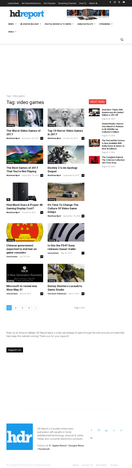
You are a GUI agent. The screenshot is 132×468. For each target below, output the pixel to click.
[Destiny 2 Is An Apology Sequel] (66, 155)
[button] (122, 39)
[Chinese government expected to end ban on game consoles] (24, 232)
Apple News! (59, 445)
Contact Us (87, 465)
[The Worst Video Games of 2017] (24, 117)
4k (8, 199)
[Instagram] (115, 2)
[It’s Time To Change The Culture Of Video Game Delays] (66, 192)
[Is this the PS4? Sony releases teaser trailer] (66, 232)
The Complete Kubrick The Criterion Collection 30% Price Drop (113, 160)
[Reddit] (113, 430)
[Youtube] (124, 2)
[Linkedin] (106, 430)
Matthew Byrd (13, 138)
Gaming (10, 125)
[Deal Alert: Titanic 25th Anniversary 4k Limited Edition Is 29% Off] (94, 112)
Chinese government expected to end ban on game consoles (21, 249)
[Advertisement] (66, 67)
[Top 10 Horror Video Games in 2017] (66, 117)
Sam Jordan (12, 256)
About (76, 465)
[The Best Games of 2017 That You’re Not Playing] (24, 155)
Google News (76, 445)
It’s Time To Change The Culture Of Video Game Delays (63, 208)
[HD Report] (27, 14)
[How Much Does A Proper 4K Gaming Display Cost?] (24, 192)
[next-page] (35, 307)
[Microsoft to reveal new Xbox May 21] (24, 273)
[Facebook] (110, 2)
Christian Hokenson (57, 293)
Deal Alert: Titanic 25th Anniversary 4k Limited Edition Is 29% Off (112, 112)
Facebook (44, 449)
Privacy (114, 465)
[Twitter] (119, 2)
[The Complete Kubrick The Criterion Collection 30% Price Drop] (94, 160)
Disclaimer (101, 465)
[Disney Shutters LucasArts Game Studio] (66, 273)
